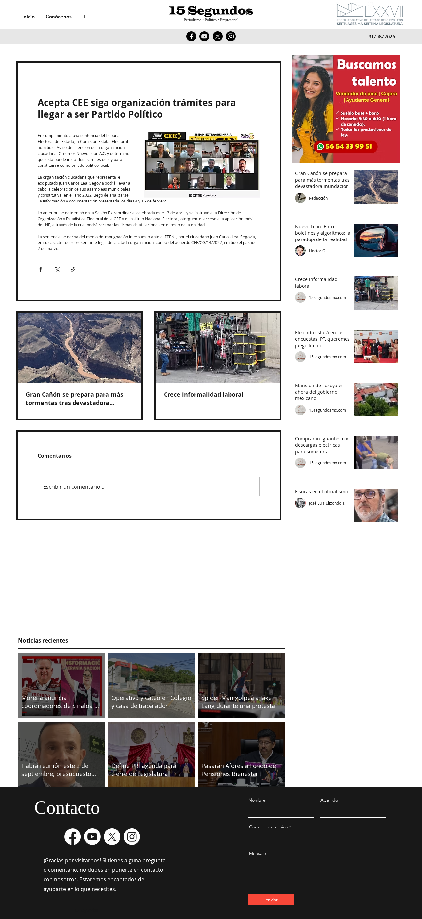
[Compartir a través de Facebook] (41, 269)
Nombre (257, 800)
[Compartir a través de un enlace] (73, 269)
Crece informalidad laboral (204, 394)
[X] (218, 36)
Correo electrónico (268, 827)
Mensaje (257, 853)
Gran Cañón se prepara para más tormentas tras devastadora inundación (74, 398)
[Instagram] (231, 36)
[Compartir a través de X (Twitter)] (57, 269)
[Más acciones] (256, 87)
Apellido (329, 800)
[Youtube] (204, 36)
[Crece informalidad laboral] (218, 348)
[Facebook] (191, 36)
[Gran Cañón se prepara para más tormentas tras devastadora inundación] (79, 348)
